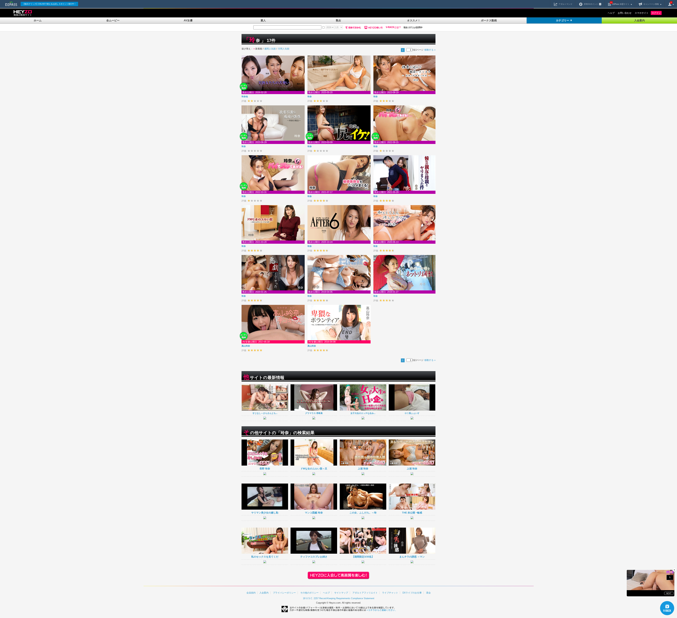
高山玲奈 (246, 346)
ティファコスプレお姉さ (313, 556)
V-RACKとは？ (393, 27)
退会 (428, 592)
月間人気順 (283, 48)
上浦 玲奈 (363, 468)
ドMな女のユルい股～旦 (313, 468)
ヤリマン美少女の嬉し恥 (264, 512)
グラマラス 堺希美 (314, 413)
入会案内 (639, 20)
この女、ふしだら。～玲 (363, 512)
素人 (263, 20)
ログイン (656, 13)
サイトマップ (341, 592)
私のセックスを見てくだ (264, 556)
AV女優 (188, 20)
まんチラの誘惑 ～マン (412, 556)
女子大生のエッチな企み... (362, 413)
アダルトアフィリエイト (365, 592)
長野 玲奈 (265, 468)
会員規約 (251, 592)
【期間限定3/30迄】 (363, 556)
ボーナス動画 (489, 20)
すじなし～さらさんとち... (264, 413)
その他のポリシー (309, 592)
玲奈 (245, 96)
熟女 (338, 20)
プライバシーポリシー (284, 592)
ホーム (38, 20)
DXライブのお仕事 (412, 592)
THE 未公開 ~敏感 (412, 512)
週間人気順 (270, 48)
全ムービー (113, 20)
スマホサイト (641, 13)
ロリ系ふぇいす (412, 413)
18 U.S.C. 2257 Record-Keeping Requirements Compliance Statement (338, 598)
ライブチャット (390, 592)
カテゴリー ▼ (564, 20)
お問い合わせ (625, 13)
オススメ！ (413, 20)
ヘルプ (611, 13)
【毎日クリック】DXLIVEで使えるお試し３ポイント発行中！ (49, 4)
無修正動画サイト (23, 15)
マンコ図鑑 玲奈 (314, 512)
